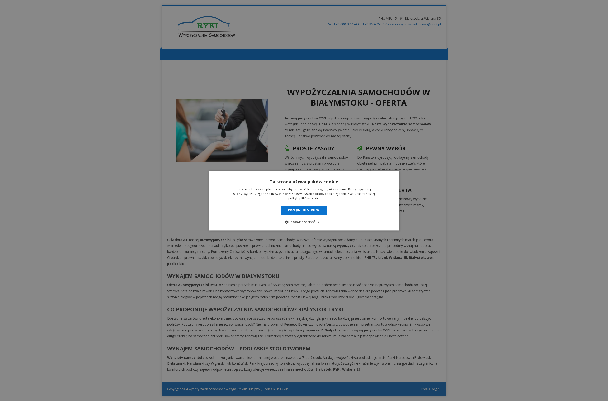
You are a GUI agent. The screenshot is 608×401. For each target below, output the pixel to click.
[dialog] (304, 200)
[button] (304, 222)
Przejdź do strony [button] (304, 210)
